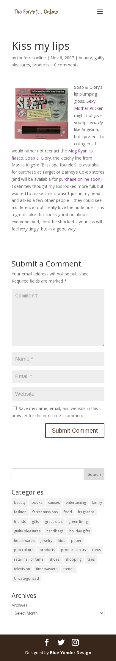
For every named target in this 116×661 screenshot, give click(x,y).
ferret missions (45, 512)
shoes (54, 559)
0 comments (66, 65)
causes (54, 502)
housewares (24, 540)
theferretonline (31, 57)
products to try (73, 549)
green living (78, 521)
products (40, 65)
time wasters (46, 568)
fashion (20, 512)
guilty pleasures (27, 531)
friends (20, 521)
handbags (54, 531)
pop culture (24, 549)
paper (76, 540)
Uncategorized (26, 578)
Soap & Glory (38, 158)
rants (96, 549)
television (22, 568)
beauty (85, 57)
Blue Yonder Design (70, 652)
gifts (35, 521)
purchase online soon (79, 179)
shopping (73, 559)
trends (68, 568)
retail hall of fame (28, 559)
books (37, 502)
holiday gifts (79, 531)
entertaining (76, 502)
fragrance (86, 512)
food (68, 512)
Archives (20, 605)
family (97, 502)
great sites (53, 521)
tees (91, 559)
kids (61, 540)
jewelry (46, 540)
